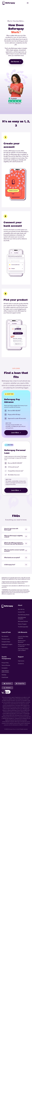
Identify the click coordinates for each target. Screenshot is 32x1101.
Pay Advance (5, 636)
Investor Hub (21, 612)
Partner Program (22, 624)
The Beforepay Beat (23, 626)
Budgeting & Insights (7, 644)
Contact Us (21, 663)
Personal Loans (6, 639)
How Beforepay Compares (22, 618)
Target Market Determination (5, 671)
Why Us (9, 21)
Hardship (4, 674)
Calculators (4, 647)
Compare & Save (6, 641)
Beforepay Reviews (23, 621)
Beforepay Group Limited (13, 729)
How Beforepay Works (23, 614)
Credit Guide (5, 677)
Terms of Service (6, 665)
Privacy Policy (5, 662)
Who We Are (21, 609)
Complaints (4, 668)
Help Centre (21, 661)
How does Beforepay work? (19, 21)
